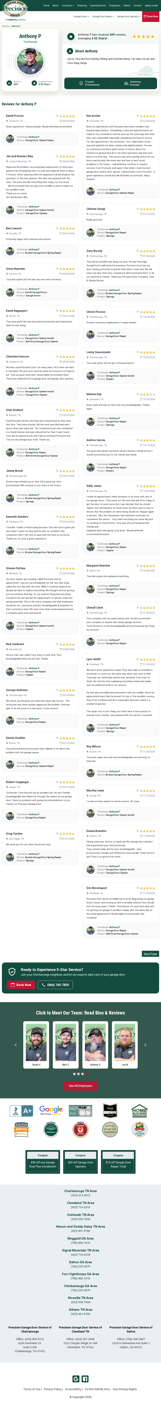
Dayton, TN (95, 751)
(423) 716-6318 (80, 1207)
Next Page (150, 953)
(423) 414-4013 (80, 1195)
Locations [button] (67, 5)
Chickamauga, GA (18, 476)
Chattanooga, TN (17, 695)
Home (47, 5)
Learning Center (98, 5)
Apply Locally (151, 5)
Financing (82, 5)
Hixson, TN (14, 316)
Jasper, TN (14, 787)
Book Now (24, 985)
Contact (137, 5)
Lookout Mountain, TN (20, 161)
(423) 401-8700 (80, 1231)
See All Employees (80, 1085)
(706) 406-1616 (80, 1242)
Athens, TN (14, 415)
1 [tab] (74, 1074)
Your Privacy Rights (125, 1389)
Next (145, 1045)
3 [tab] (82, 1074)
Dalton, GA (94, 570)
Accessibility (73, 1389)
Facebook (85, 1378)
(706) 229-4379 (80, 1266)
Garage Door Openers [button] (128, 16)
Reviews (5, 26)
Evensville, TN (96, 121)
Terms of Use (31, 1389)
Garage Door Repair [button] (102, 16)
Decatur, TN (15, 274)
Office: (30, 1339)
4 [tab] (86, 1074)
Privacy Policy (52, 1389)
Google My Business (75, 1378)
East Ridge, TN (16, 839)
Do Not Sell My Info (97, 1389)
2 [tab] (78, 1074)
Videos (126, 5)
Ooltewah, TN (16, 121)
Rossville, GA (15, 649)
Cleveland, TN (16, 521)
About (56, 5)
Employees (114, 5)
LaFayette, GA (16, 361)
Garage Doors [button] (81, 16)
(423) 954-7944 (80, 1219)
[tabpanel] (36, 1044)
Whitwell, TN (15, 573)
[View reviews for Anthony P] (10, 139)
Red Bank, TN (96, 893)
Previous (16, 1045)
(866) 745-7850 (58, 985)
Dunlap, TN (94, 795)
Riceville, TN (15, 233)
